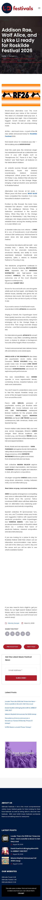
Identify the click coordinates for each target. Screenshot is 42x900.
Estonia (10, 623)
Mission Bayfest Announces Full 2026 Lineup (20, 714)
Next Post (31, 647)
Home (4, 56)
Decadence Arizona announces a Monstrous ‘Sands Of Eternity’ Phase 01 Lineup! (18, 720)
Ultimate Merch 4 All (9, 882)
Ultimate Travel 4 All (9, 877)
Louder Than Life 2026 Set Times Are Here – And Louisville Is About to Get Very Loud (25, 839)
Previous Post (12, 647)
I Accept (21, 893)
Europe (11, 56)
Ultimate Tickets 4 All (9, 880)
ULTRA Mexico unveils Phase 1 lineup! (18, 727)
